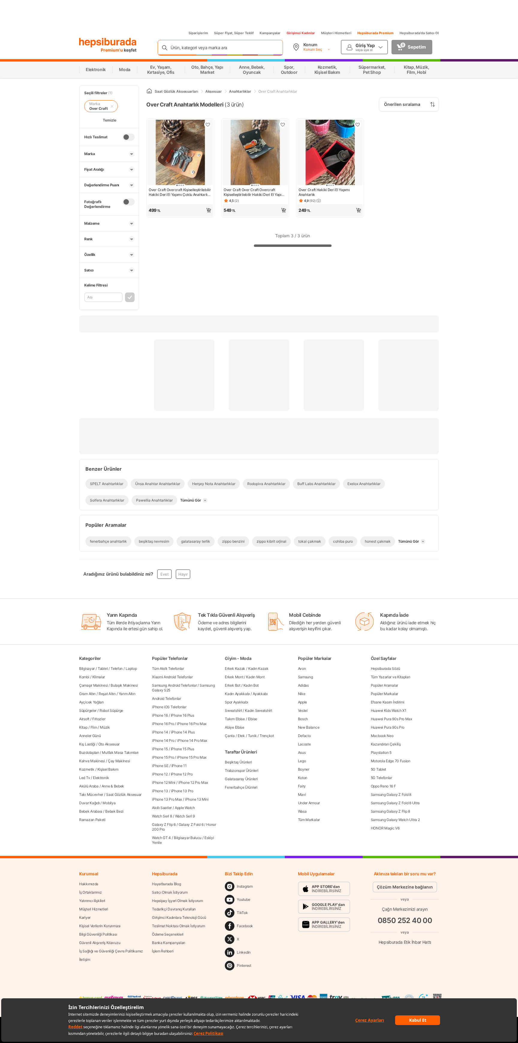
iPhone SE (160, 765)
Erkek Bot (232, 685)
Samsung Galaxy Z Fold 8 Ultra (395, 803)
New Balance (309, 727)
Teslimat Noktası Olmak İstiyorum (178, 926)
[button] (180, 210)
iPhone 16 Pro (163, 723)
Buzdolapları (89, 752)
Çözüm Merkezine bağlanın (405, 886)
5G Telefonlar (381, 777)
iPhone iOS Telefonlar (169, 707)
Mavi (302, 794)
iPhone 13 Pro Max (167, 799)
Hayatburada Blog (166, 884)
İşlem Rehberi (162, 951)
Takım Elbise (235, 719)
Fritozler (98, 719)
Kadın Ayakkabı (237, 693)
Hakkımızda (88, 884)
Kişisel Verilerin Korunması (100, 926)
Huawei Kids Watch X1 (388, 710)
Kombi (84, 677)
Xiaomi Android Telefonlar (172, 677)
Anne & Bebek (113, 786)
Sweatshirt (233, 710)
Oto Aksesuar (109, 744)
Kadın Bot (251, 685)
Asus (302, 752)
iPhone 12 (160, 774)
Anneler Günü (90, 735)
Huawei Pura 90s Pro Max (391, 719)
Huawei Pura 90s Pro (387, 727)
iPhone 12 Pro (182, 774)
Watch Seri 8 (162, 816)
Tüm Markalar (309, 819)
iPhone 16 (160, 715)
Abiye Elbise (234, 727)
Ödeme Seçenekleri (167, 934)
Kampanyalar (270, 33)
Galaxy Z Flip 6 (164, 824)
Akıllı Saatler (162, 807)
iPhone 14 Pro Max (192, 740)
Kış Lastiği (87, 744)
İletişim (84, 959)
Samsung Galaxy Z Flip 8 (390, 811)
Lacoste (304, 744)
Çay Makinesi (119, 761)
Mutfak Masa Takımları (120, 752)
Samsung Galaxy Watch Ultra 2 (395, 819)
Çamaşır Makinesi (93, 685)
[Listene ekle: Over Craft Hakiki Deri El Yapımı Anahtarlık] (357, 124)
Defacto (304, 735)
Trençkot (267, 735)
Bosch (303, 719)
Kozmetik (86, 769)
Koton (303, 777)
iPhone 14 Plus (183, 732)
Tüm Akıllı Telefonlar (168, 668)
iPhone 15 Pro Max (192, 757)
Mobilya (109, 803)
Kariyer (85, 917)
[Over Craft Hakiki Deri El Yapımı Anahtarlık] (330, 153)
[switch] (129, 137)
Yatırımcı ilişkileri (92, 900)
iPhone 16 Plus (182, 715)
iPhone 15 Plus (182, 749)
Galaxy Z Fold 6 (191, 824)
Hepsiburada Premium (375, 33)
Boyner (303, 769)
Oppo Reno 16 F (383, 786)
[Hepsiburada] (107, 42)
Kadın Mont (255, 677)
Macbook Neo (382, 735)
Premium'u (112, 49)
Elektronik (101, 777)
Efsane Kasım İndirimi (387, 702)
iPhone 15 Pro (163, 757)
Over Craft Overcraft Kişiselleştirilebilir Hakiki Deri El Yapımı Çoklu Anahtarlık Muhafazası (180, 192)
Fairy (302, 786)
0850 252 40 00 (405, 920)
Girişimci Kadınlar (301, 33)
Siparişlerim (198, 33)
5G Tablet (378, 769)
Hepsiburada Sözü (385, 668)
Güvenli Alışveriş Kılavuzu (99, 942)
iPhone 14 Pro (163, 740)
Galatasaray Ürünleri (241, 779)
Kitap (83, 727)
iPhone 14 (160, 732)
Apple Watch (185, 807)
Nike (301, 693)
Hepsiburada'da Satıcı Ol (419, 33)
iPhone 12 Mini (163, 782)
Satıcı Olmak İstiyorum (169, 892)
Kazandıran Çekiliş (386, 744)
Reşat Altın (107, 693)
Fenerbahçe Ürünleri (241, 787)
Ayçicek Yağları (91, 702)
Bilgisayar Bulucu (187, 837)
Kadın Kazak (258, 668)
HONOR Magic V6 (385, 828)
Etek (241, 735)
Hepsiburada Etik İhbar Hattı (405, 942)
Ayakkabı (260, 693)
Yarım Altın (127, 693)
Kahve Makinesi (92, 761)
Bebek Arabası (90, 811)
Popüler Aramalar (384, 685)
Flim (94, 727)
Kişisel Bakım (107, 769)
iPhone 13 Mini (197, 799)
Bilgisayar (87, 668)
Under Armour (309, 803)
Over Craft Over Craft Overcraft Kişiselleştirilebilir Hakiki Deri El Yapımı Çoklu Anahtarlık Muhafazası (254, 192)
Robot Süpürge (111, 710)
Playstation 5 (381, 752)
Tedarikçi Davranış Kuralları (174, 909)
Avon (302, 668)
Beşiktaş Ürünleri (238, 762)
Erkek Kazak (235, 668)
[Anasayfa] (149, 91)
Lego (302, 761)
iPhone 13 (160, 791)
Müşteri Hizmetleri (336, 33)
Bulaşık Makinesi (124, 685)
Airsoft (84, 719)
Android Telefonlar (166, 698)
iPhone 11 (179, 765)
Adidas (303, 685)
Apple (302, 702)
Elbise (252, 719)
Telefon (117, 668)
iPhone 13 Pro (182, 791)
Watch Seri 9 (185, 816)
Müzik (105, 727)
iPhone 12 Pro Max (193, 782)
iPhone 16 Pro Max (192, 723)
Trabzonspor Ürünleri (241, 770)
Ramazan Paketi (92, 819)
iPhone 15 (160, 749)
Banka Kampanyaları (168, 942)
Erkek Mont (234, 677)
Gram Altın (87, 693)
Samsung (305, 677)
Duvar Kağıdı (89, 803)
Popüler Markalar (384, 693)
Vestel (303, 710)
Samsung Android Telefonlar (174, 685)
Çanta (230, 735)
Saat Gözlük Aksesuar (123, 794)
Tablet (103, 668)
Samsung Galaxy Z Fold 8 (391, 794)
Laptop (131, 668)
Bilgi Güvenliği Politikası (98, 934)
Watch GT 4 (161, 837)
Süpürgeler (88, 710)
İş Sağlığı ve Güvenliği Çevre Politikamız (111, 951)
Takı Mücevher (91, 794)
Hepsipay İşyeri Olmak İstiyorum (177, 900)
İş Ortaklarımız (90, 892)
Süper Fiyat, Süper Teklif (234, 33)
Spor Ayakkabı (236, 702)
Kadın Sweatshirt (258, 710)
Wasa (302, 811)
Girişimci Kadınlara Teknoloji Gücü (179, 917)
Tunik (252, 735)
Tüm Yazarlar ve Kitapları (390, 677)
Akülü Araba (89, 786)
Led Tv (84, 777)
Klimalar (98, 677)
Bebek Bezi (114, 811)
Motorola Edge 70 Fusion (390, 761)
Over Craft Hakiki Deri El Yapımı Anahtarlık (324, 192)
